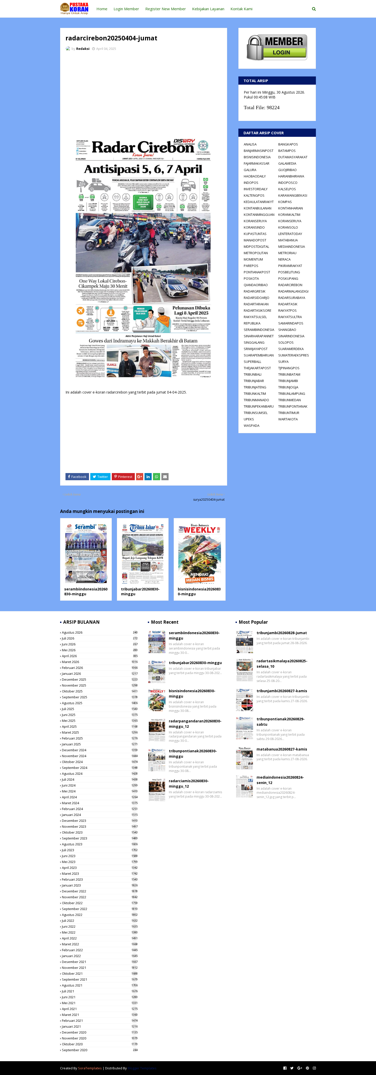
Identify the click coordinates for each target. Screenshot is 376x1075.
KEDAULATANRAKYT (259, 201)
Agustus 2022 (100, 914)
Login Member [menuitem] (126, 8)
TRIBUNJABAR (254, 380)
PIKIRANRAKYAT (290, 265)
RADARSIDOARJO (256, 297)
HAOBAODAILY (255, 176)
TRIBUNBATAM (289, 374)
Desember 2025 (100, 679)
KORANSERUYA (255, 221)
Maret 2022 (100, 944)
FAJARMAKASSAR (256, 163)
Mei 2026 (100, 650)
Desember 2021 (100, 961)
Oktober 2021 (100, 973)
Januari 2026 (100, 673)
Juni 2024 (100, 785)
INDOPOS (251, 182)
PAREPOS (251, 265)
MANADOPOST (255, 240)
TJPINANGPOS (289, 368)
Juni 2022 (100, 926)
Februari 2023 (100, 879)
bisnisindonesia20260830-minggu (192, 693)
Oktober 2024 (100, 761)
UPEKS (249, 419)
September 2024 (100, 767)
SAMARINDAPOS (290, 323)
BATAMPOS (287, 150)
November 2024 (100, 756)
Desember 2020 (100, 1032)
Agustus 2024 (100, 773)
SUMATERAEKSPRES (293, 355)
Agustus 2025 (100, 703)
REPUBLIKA (252, 323)
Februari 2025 (100, 738)
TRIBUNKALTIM (255, 393)
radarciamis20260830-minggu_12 (189, 783)
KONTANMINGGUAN (259, 214)
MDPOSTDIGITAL (256, 246)
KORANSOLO (288, 227)
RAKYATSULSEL (255, 317)
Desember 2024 (100, 750)
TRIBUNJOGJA (288, 387)
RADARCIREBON (290, 285)
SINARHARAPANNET (259, 336)
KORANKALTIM (289, 214)
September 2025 (100, 697)
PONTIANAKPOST (257, 272)
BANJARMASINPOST (258, 150)
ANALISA (250, 144)
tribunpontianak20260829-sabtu (281, 721)
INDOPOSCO (287, 182)
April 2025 (100, 726)
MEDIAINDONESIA (291, 246)
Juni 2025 (100, 714)
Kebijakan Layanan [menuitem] (208, 8)
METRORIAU (287, 253)
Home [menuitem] (101, 8)
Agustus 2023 (100, 844)
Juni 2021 (100, 997)
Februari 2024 (100, 809)
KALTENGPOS (254, 195)
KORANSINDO (254, 227)
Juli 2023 (100, 850)
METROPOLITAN (256, 253)
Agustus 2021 (100, 985)
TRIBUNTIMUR (288, 412)
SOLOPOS (286, 342)
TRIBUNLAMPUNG (291, 393)
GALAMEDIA (287, 163)
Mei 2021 (100, 1003)
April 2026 (100, 656)
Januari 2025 (100, 744)
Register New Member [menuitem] (165, 8)
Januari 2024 (100, 814)
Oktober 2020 (100, 1044)
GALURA (250, 169)
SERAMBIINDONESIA (259, 329)
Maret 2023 (100, 873)
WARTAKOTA (288, 419)
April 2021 (100, 1008)
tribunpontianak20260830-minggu (193, 753)
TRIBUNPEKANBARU (259, 406)
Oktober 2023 (100, 832)
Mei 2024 (100, 791)
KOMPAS (285, 201)
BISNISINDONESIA (257, 157)
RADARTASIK (287, 304)
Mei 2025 (100, 720)
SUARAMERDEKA (291, 348)
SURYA (283, 361)
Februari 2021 (100, 1020)
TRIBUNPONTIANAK (292, 406)
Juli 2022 (100, 920)
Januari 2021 (100, 1026)
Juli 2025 (100, 709)
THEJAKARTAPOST (257, 368)
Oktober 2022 (100, 903)
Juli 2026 (100, 638)
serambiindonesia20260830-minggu (85, 592)
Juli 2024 (100, 779)
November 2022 (100, 897)
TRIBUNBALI (252, 374)
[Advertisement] (143, 93)
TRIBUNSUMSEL (256, 412)
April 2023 (100, 867)
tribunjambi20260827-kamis (282, 690)
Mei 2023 (100, 861)
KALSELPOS (287, 189)
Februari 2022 (100, 950)
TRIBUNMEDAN (289, 400)
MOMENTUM (253, 259)
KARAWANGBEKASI (292, 195)
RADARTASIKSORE (257, 310)
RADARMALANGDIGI (293, 291)
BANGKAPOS (288, 144)
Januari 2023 (100, 885)
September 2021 (100, 979)
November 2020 (100, 1038)
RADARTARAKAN (256, 304)
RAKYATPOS (287, 310)
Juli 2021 (100, 991)
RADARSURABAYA (291, 297)
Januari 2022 (100, 956)
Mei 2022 (100, 932)
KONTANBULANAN (257, 208)
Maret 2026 (100, 661)
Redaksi (83, 48)
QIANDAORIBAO (256, 285)
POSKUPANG (288, 278)
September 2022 (100, 908)
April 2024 (100, 797)
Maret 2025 (100, 732)
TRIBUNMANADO (256, 400)
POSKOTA (251, 278)
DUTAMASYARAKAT (292, 157)
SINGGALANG (254, 342)
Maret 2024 (100, 803)
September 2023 (100, 838)
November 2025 (100, 685)
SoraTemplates (90, 1068)
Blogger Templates (142, 1068)
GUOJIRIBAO (287, 169)
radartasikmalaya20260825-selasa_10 (282, 663)
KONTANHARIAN (290, 208)
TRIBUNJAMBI (288, 380)
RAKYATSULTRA (290, 317)
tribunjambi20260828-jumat (282, 632)
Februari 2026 (100, 667)
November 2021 (100, 967)
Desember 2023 (100, 820)
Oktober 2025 (100, 691)
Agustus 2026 (100, 632)
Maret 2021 (100, 1014)
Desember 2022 (100, 891)
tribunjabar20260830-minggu (195, 662)
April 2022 (100, 938)
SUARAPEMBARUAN (259, 355)
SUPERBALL (252, 361)
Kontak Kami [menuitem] (241, 8)
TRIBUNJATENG (255, 387)
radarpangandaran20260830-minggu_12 (195, 724)
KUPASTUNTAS (255, 233)
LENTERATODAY (290, 233)
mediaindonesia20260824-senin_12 (280, 780)
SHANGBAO (287, 329)
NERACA (284, 259)
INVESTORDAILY (256, 189)
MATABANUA (288, 240)
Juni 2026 (100, 644)
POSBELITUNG (289, 272)
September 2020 (100, 1050)
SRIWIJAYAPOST (256, 348)
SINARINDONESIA (291, 336)
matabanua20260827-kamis (282, 749)
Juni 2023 (100, 856)
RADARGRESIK (255, 291)
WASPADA (251, 425)
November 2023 (100, 826)
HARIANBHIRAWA (291, 176)
